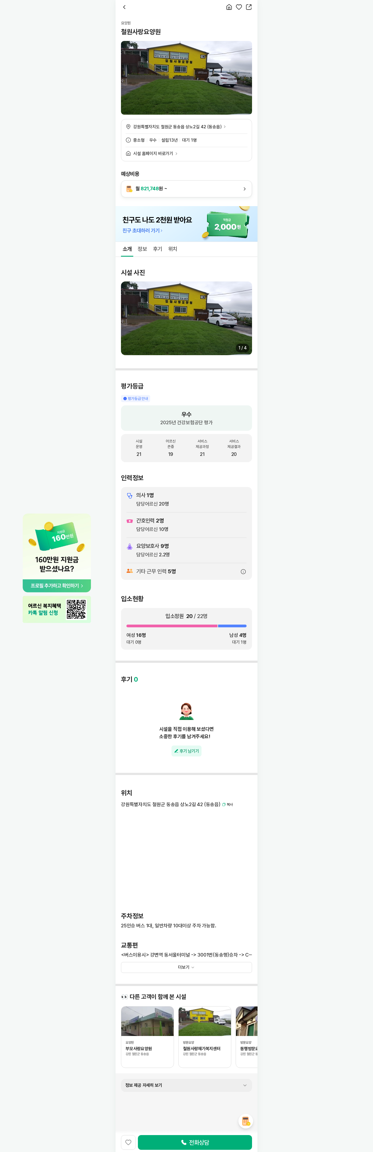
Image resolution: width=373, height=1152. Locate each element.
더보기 (184, 967)
